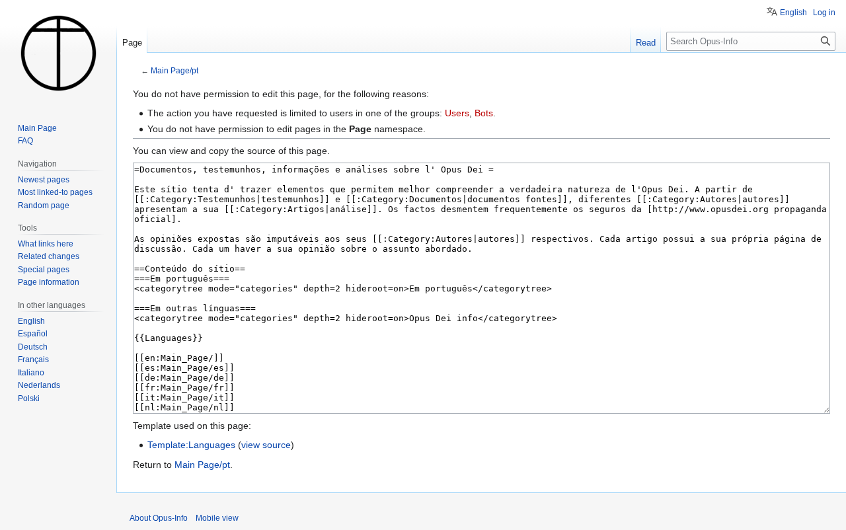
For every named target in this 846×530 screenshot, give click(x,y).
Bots (484, 113)
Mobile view (217, 518)
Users (457, 113)
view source (266, 444)
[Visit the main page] (58, 53)
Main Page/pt (174, 70)
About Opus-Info (159, 518)
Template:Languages (191, 444)
